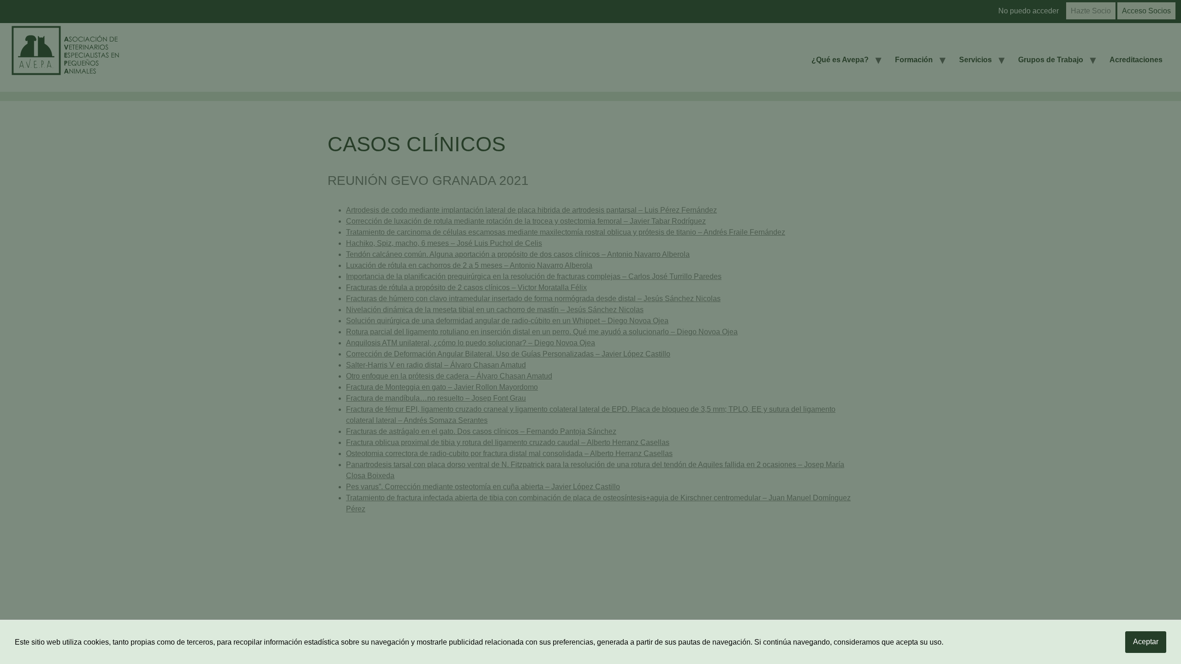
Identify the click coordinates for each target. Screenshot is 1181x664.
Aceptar (1145, 642)
